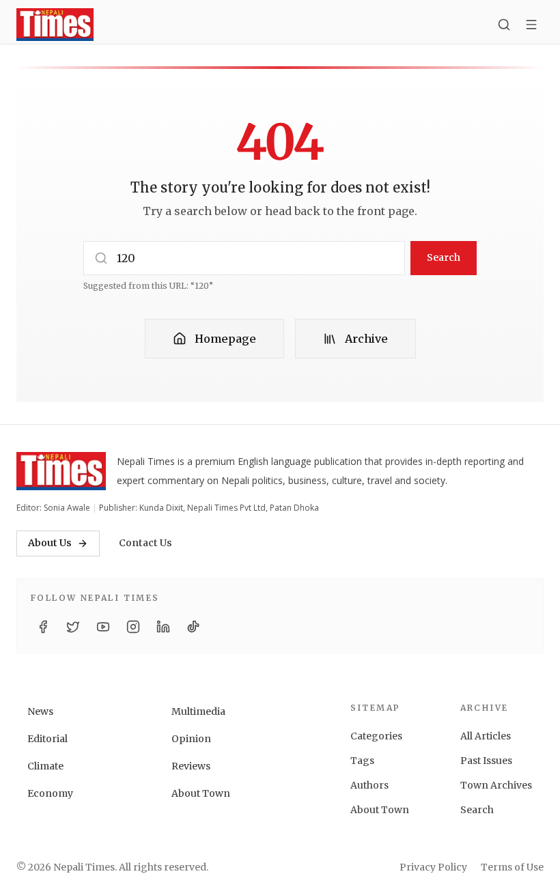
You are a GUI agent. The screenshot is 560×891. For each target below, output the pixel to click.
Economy (50, 793)
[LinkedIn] (163, 626)
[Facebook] (43, 626)
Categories (376, 736)
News (40, 711)
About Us (50, 543)
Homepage (225, 338)
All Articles (485, 736)
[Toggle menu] (531, 24)
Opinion (191, 739)
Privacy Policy (433, 867)
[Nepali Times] (61, 471)
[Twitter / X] (73, 626)
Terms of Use (512, 867)
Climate (45, 766)
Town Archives (496, 785)
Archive (366, 338)
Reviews (190, 766)
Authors (369, 785)
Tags (362, 760)
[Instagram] (133, 626)
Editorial (47, 739)
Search (443, 257)
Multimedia (198, 711)
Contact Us (145, 543)
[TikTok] (193, 626)
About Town (200, 793)
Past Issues (486, 760)
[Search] (504, 24)
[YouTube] (103, 626)
